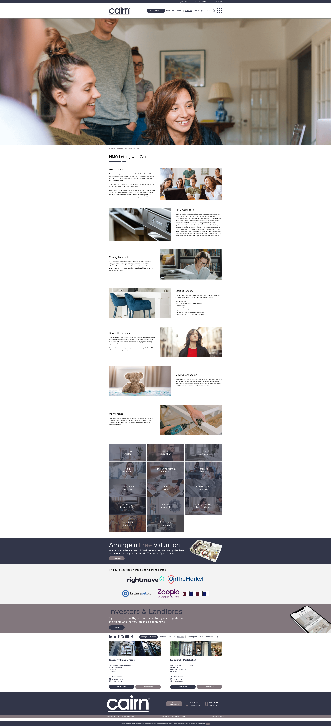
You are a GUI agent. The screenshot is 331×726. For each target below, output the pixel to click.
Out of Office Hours (186, 1)
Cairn (208, 11)
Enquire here (117, 558)
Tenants (179, 11)
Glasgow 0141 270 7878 (200, 1)
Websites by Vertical (218, 716)
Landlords (170, 11)
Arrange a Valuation (155, 11)
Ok (208, 723)
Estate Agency (121, 686)
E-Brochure (174, 703)
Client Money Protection (169, 716)
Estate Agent (199, 11)
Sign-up (116, 627)
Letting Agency (148, 686)
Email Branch (117, 682)
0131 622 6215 (179, 679)
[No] (329, 724)
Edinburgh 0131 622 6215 (216, 1)
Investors (188, 11)
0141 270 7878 (117, 679)
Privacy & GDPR (180, 716)
